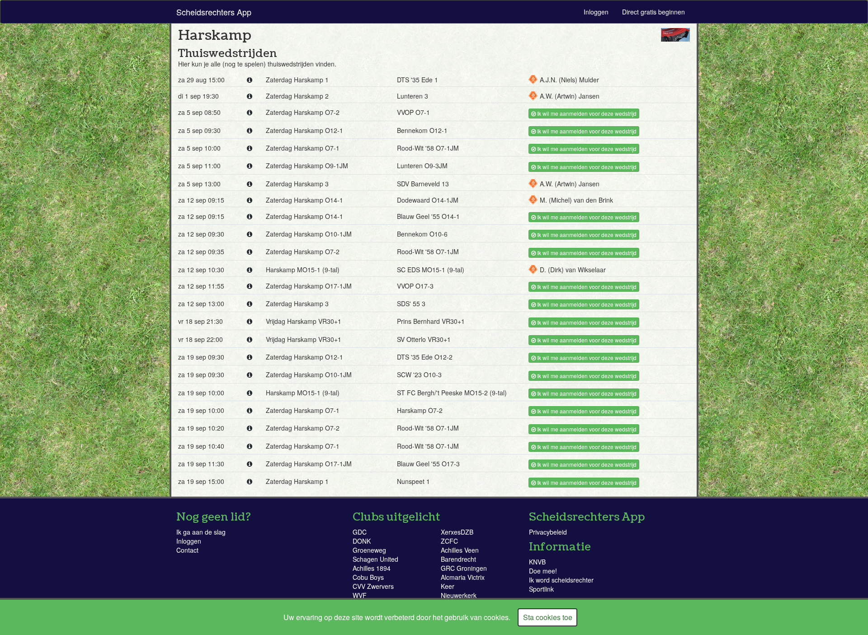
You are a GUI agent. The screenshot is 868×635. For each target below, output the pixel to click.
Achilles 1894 (372, 568)
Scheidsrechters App (213, 12)
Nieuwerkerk (458, 595)
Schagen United (375, 559)
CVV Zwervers (373, 586)
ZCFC (449, 540)
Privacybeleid (548, 531)
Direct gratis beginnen (653, 11)
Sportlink (541, 588)
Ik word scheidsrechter (561, 579)
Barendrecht (458, 559)
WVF (360, 595)
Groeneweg (369, 549)
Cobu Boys (368, 577)
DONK (362, 540)
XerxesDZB (457, 531)
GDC (360, 531)
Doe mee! (543, 570)
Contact (187, 549)
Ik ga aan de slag (201, 531)
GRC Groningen (464, 568)
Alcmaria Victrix (463, 577)
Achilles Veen (460, 549)
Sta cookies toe (547, 617)
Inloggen (596, 11)
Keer (447, 586)
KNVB (537, 561)
